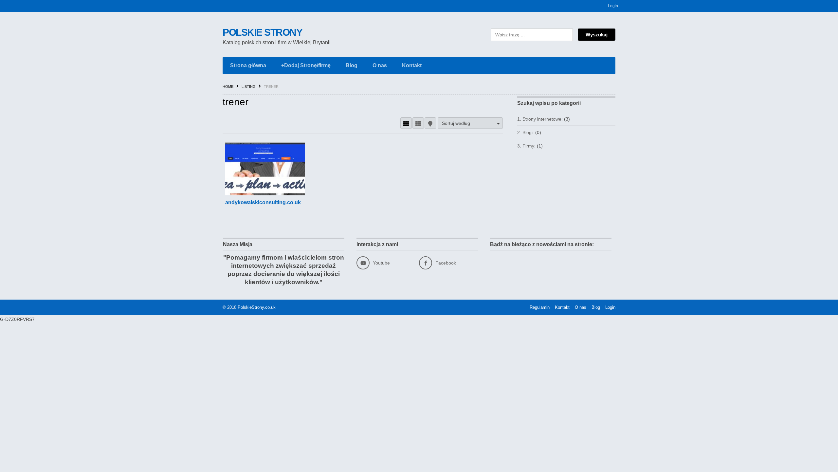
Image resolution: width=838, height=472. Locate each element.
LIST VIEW (418, 123)
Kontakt (412, 65)
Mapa (430, 123)
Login (613, 6)
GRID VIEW (406, 123)
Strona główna (248, 65)
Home (228, 86)
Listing (249, 86)
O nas (380, 65)
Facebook (445, 263)
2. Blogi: (525, 132)
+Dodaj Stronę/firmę (306, 65)
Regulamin (540, 307)
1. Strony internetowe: (540, 119)
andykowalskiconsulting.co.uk (263, 202)
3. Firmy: (526, 145)
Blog (351, 65)
